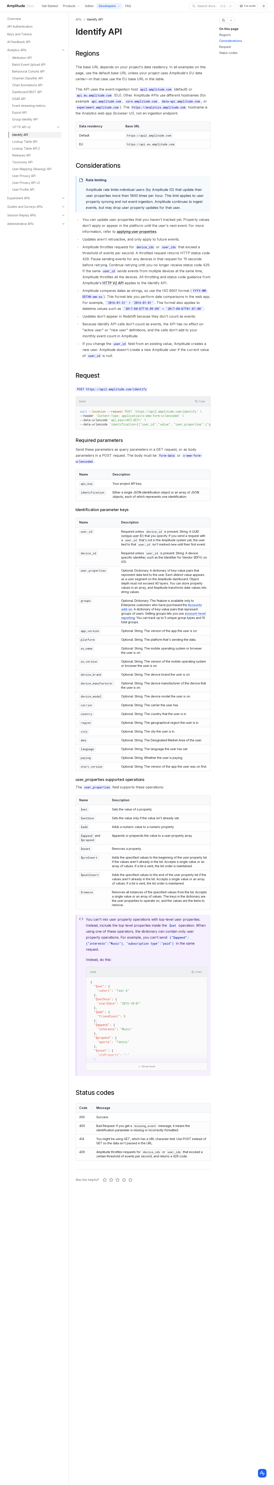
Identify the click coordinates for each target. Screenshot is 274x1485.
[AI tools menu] (231, 20)
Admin (89, 6)
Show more (148, 1066)
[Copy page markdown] (223, 20)
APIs (79, 19)
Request (225, 47)
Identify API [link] (95, 19)
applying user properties (136, 231)
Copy (202, 401)
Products (69, 6)
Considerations (230, 41)
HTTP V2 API (113, 283)
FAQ (128, 6)
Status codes (228, 53)
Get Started (50, 6)
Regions (225, 35)
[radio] (105, 1180)
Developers (107, 6)
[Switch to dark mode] (263, 6)
